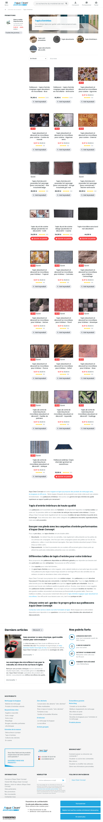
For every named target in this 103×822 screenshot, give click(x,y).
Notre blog (73, 703)
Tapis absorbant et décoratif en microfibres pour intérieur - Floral (63, 320)
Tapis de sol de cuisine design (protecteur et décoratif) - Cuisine (63, 229)
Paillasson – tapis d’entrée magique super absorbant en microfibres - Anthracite (63, 89)
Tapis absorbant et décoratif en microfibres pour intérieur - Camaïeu (63, 272)
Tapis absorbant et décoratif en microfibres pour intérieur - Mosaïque (87, 320)
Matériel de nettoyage (12, 704)
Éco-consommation (76, 714)
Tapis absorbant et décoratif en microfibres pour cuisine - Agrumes (87, 89)
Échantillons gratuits (76, 701)
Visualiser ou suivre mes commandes (81, 759)
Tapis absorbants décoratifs (44, 49)
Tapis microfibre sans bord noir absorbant (87, 228)
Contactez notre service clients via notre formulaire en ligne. (49, 610)
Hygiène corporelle (11, 713)
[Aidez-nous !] (19, 758)
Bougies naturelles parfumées (15, 723)
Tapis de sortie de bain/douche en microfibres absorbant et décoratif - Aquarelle (63, 413)
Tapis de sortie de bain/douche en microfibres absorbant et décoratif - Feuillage (87, 413)
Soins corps (9, 718)
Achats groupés (43, 727)
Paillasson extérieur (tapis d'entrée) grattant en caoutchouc (64, 462)
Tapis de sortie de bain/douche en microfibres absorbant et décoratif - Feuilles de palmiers (39, 414)
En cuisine (8, 740)
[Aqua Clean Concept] (43, 751)
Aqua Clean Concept (79, 780)
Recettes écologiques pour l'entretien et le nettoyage (83, 718)
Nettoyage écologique (13, 701)
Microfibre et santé (76, 712)
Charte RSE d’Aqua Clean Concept (16, 782)
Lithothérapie (9, 726)
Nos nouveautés (10, 794)
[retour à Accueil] (5, 9)
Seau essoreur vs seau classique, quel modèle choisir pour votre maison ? (43, 638)
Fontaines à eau (42, 712)
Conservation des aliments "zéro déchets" (51, 704)
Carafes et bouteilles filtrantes (47, 714)
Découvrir (36, 630)
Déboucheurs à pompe (13, 732)
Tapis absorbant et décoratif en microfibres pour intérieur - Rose (87, 366)
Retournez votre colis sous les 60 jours (85, 654)
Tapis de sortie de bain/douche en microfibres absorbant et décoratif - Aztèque (39, 463)
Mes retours (73, 761)
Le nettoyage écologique (45, 721)
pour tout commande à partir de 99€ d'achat (87, 638)
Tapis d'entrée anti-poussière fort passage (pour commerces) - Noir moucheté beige (39, 184)
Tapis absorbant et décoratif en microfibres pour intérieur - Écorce (39, 366)
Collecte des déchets (12, 738)
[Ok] (63, 780)
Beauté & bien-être (11, 710)
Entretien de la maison (14, 9)
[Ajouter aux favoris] (47, 66)
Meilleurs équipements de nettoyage (82, 709)
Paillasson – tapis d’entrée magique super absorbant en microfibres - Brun (39, 89)
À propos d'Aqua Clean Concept (15, 779)
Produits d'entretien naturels (14, 706)
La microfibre (41, 723)
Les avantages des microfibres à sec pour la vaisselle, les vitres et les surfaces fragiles (25, 663)
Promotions (10, 15)
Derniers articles (16, 630)
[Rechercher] (66, 3)
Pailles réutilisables (43, 706)
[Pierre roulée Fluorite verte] (8, 22)
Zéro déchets (42, 701)
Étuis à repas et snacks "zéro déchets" (50, 709)
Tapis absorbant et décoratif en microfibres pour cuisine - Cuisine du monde (39, 136)
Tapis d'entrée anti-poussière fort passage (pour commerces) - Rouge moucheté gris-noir (63, 184)
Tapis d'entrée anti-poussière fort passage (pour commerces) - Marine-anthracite (88, 184)
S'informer (41, 718)
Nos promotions (10, 791)
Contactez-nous (10, 797)
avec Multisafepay (85, 663)
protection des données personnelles (47, 789)
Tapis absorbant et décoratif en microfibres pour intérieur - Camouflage (87, 273)
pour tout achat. (83, 646)
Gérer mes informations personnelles (81, 766)
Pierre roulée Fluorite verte (18, 20)
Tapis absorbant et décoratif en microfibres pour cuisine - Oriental (87, 135)
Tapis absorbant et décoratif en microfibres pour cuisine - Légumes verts (63, 136)
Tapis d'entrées (10, 735)
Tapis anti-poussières (42, 39)
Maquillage (8, 721)
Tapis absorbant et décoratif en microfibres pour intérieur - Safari (63, 366)
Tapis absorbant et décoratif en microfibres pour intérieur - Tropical (39, 272)
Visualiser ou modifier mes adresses (81, 764)
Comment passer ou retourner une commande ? (80, 755)
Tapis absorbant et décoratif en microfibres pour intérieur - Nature (39, 320)
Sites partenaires (10, 789)
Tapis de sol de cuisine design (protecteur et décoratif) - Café (39, 229)
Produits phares (75, 722)
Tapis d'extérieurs (91, 39)
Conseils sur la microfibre (78, 706)
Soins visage (9, 715)
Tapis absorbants (67, 39)
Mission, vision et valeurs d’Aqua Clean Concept (17, 785)
